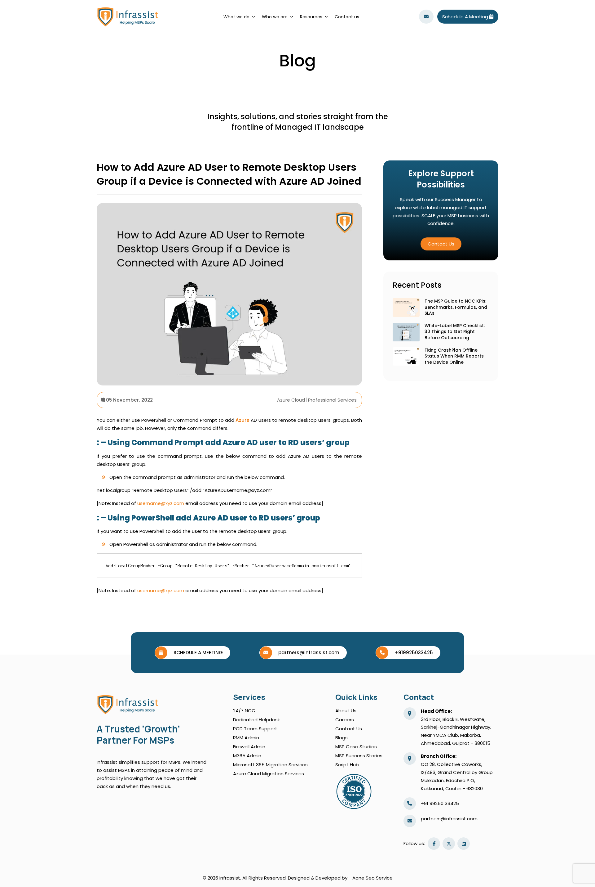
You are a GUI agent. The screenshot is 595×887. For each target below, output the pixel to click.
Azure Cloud (291, 400)
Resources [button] (311, 17)
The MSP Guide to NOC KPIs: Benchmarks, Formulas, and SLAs (456, 307)
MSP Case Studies (356, 746)
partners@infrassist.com (449, 818)
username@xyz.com (160, 503)
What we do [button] (236, 17)
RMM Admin (246, 737)
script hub (347, 764)
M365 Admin (247, 755)
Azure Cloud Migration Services (268, 773)
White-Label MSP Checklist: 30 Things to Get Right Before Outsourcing (455, 331)
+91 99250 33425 (440, 803)
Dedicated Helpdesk (256, 719)
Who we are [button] (275, 17)
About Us (345, 710)
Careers (344, 719)
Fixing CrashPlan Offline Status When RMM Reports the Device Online (454, 356)
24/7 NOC (244, 710)
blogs (341, 737)
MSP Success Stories (358, 755)
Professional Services (332, 400)
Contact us (347, 17)
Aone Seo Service (372, 878)
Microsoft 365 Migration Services (270, 764)
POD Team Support (255, 728)
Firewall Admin (249, 746)
